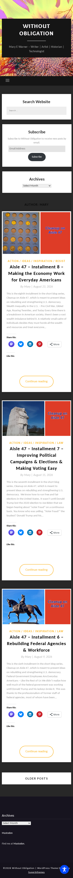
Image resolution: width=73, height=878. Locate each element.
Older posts (36, 778)
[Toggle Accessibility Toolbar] (64, 869)
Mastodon (7, 833)
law (60, 443)
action (13, 261)
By (26, 286)
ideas (26, 261)
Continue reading (36, 381)
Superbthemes (36, 872)
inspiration (43, 261)
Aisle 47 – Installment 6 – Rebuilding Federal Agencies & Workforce (36, 644)
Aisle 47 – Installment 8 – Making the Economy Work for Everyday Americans (36, 274)
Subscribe (37, 157)
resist (60, 261)
